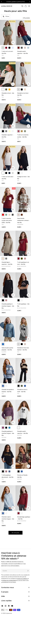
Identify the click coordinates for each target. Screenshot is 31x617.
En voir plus (15, 533)
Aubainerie (9, 613)
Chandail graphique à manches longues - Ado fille (8, 306)
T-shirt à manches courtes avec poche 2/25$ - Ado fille (7, 220)
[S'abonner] (28, 570)
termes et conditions (22, 578)
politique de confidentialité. (9, 580)
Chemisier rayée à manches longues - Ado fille (8, 519)
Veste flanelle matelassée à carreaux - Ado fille (23, 220)
